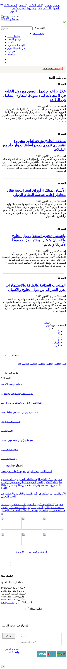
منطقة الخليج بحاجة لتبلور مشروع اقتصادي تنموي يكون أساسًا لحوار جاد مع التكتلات (34, 145)
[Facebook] (7, 59)
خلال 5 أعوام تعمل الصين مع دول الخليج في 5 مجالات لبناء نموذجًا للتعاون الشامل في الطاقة (34, 95)
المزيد (9, 465)
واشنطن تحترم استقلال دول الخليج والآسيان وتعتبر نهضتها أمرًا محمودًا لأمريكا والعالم (39, 240)
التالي (47, 325)
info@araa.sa (7, 602)
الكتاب (6, 5)
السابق (56, 342)
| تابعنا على (22, 565)
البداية (47, 322)
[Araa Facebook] (11, 556)
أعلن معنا (19, 551)
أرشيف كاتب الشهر (13, 8)
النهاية (56, 345)
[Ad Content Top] (33, 19)
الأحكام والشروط (38, 551)
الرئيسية (52, 68)
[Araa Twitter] (8, 61)
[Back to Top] (3, 666)
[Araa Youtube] (8, 64)
